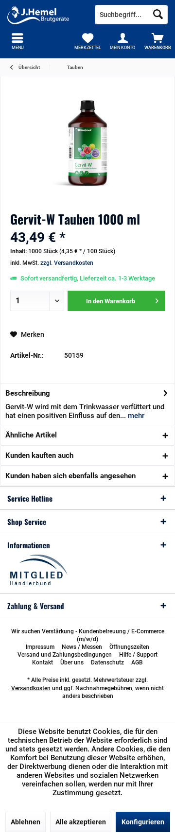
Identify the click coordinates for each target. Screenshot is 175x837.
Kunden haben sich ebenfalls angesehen (70, 475)
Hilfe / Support (138, 654)
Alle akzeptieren (80, 822)
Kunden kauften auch (39, 455)
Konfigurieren (143, 822)
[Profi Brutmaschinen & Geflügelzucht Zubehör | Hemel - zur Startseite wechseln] (43, 14)
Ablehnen (25, 822)
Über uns (72, 662)
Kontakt (42, 662)
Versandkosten (31, 688)
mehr (135, 415)
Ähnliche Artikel (31, 435)
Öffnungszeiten (129, 647)
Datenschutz (107, 662)
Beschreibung (27, 393)
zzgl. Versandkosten (66, 263)
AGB (137, 662)
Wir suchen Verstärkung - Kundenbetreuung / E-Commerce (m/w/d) (87, 635)
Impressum (40, 647)
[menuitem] (157, 41)
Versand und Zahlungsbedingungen (65, 654)
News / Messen (82, 647)
